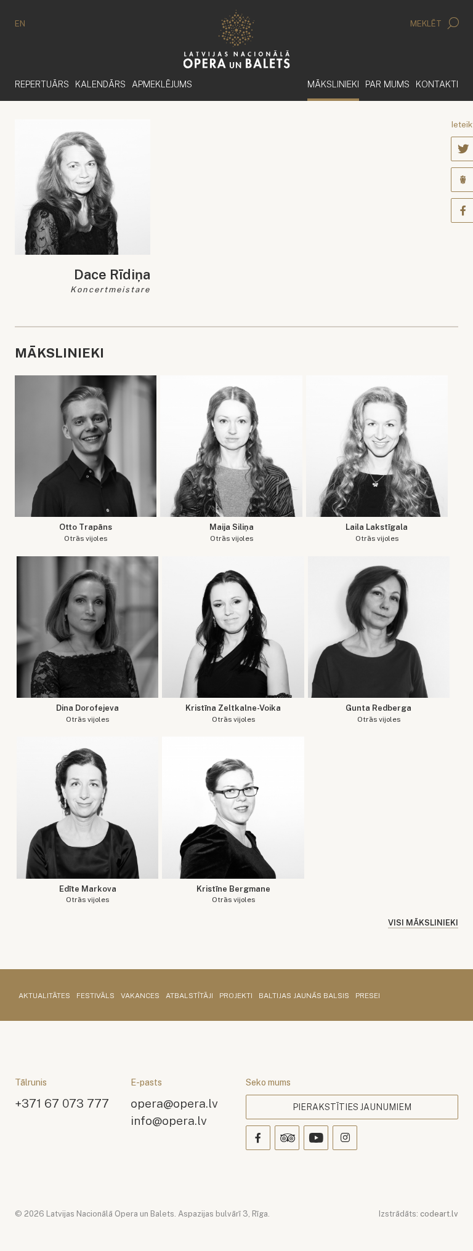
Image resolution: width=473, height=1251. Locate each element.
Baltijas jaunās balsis (304, 996)
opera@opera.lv (174, 1103)
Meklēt (426, 23)
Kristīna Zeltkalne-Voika (233, 713)
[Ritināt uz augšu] (446, 1224)
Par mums (387, 84)
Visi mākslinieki (423, 922)
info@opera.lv (169, 1120)
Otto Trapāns (85, 532)
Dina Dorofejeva (87, 713)
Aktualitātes (44, 996)
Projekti (236, 996)
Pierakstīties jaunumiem (352, 1107)
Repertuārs (42, 84)
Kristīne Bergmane (233, 894)
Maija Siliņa (231, 532)
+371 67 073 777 (62, 1103)
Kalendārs (100, 84)
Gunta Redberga (378, 713)
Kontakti (437, 84)
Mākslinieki (333, 83)
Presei (367, 996)
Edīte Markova (87, 894)
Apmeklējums (162, 84)
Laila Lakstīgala (377, 532)
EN (20, 23)
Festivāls (95, 996)
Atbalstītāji (189, 996)
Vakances (140, 996)
